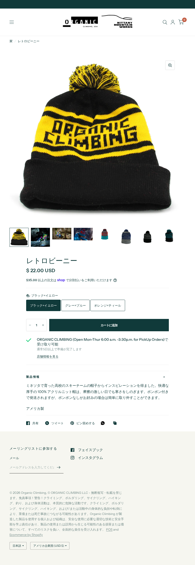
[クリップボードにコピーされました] (116, 423)
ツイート (57, 423)
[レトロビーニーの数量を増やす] (43, 325)
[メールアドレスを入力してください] (58, 467)
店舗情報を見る (47, 356)
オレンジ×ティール (107, 305)
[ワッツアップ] (104, 423)
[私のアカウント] (173, 22)
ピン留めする (85, 423)
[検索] (165, 22)
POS (109, 529)
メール (14, 458)
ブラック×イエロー (43, 305)
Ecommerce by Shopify (26, 535)
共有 (35, 423)
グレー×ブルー (75, 305)
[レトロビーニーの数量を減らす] (30, 325)
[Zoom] (170, 65)
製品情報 (33, 376)
